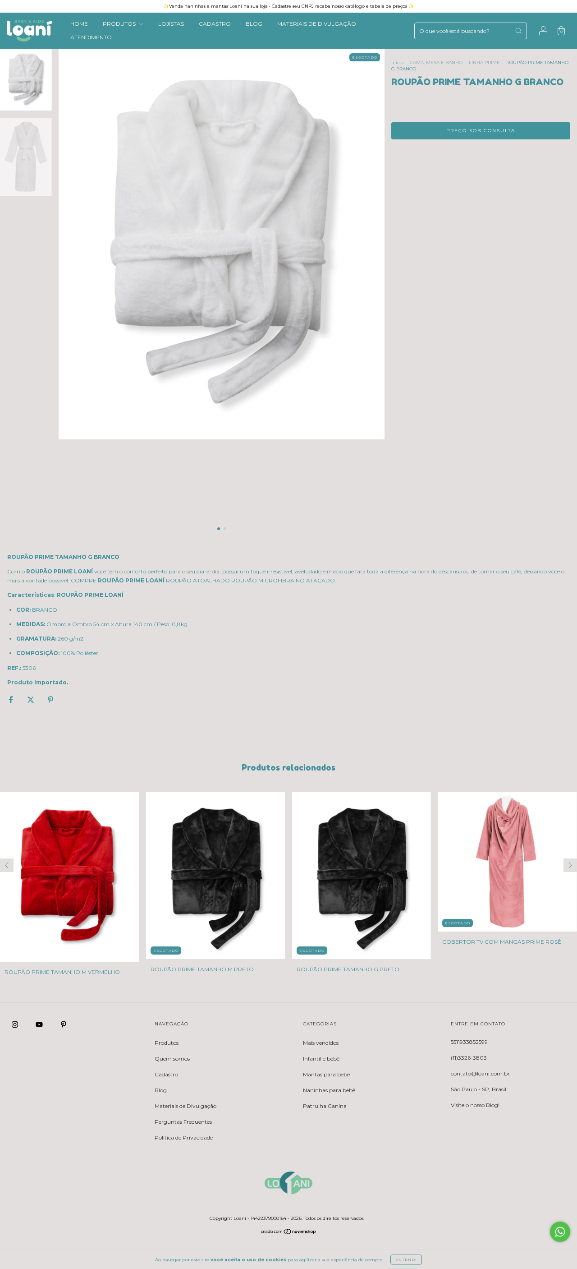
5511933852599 (469, 1041)
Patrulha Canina (325, 1106)
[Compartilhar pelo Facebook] (11, 700)
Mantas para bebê (326, 1074)
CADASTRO (215, 23)
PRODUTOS (120, 23)
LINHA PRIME (484, 62)
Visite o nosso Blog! (475, 1105)
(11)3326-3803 (469, 1057)
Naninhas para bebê (329, 1090)
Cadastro (166, 1074)
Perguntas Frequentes (183, 1121)
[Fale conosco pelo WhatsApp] (560, 1232)
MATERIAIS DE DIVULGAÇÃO (316, 23)
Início (397, 62)
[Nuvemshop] (289, 1232)
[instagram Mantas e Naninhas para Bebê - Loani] (15, 1024)
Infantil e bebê (321, 1058)
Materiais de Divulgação (185, 1106)
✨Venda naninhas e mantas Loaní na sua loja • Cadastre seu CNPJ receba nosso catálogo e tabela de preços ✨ (289, 6)
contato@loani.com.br (480, 1073)
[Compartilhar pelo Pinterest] (50, 700)
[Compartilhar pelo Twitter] (31, 700)
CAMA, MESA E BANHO (436, 62)
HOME (79, 23)
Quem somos (172, 1058)
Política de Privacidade (184, 1137)
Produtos (167, 1042)
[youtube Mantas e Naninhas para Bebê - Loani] (40, 1024)
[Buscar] (518, 30)
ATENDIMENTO (91, 37)
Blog (161, 1090)
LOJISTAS (171, 23)
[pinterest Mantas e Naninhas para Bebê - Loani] (63, 1024)
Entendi (406, 1259)
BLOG (254, 23)
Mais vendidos (321, 1042)
